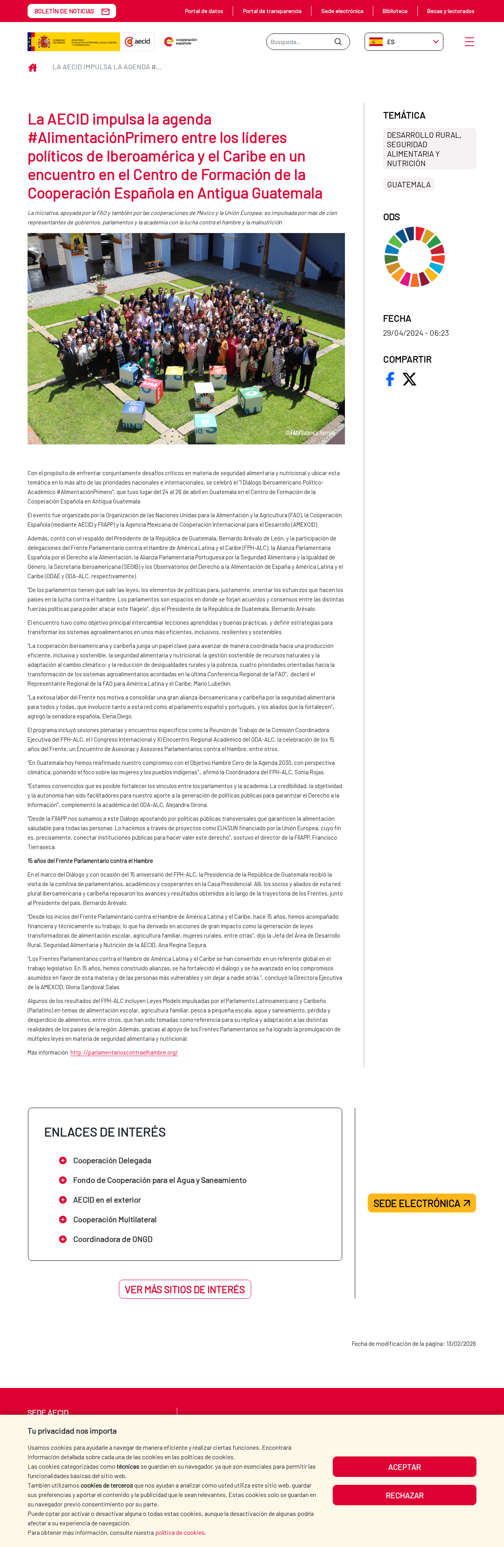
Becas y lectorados (450, 10)
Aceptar (404, 1466)
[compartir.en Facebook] (390, 379)
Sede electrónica (342, 10)
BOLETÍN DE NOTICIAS (64, 11)
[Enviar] (338, 42)
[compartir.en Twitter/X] (409, 379)
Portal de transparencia (272, 10)
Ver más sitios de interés (185, 1289)
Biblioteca (395, 10)
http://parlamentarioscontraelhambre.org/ (124, 1052)
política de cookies (180, 1532)
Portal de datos (204, 10)
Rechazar (405, 1495)
